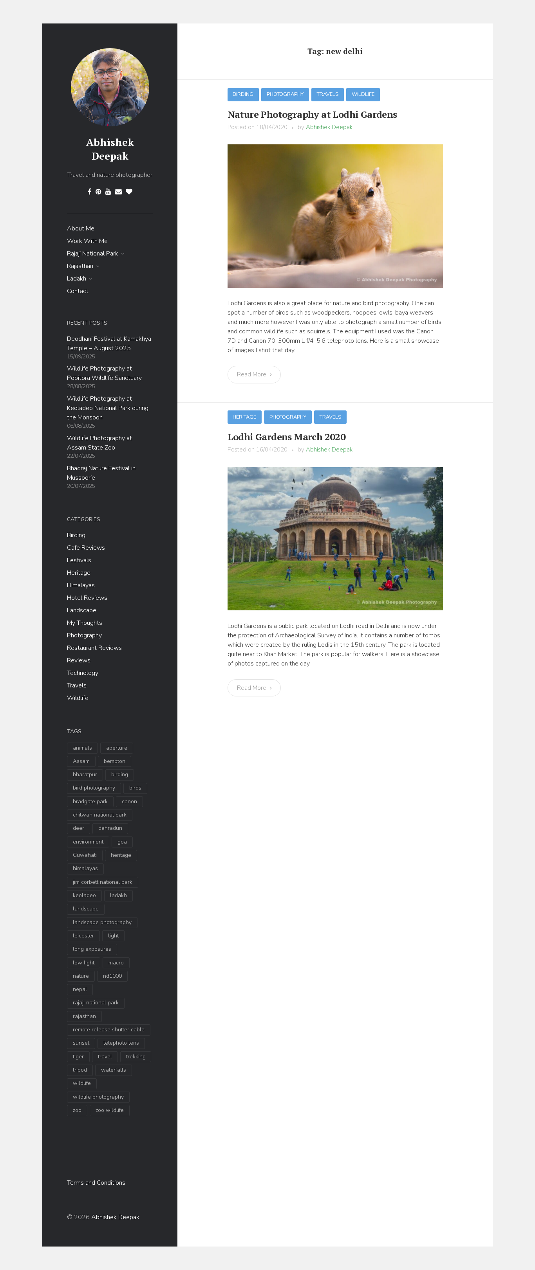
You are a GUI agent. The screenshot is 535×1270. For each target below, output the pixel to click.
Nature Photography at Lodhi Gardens (312, 114)
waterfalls (113, 1070)
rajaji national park (96, 1002)
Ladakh (76, 278)
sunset (81, 1043)
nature (81, 976)
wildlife (82, 1083)
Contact (78, 291)
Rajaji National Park (92, 253)
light (113, 935)
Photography (84, 635)
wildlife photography (98, 1097)
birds (135, 788)
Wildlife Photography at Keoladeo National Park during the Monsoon (107, 408)
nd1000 (112, 976)
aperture (116, 748)
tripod (80, 1070)
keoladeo (84, 895)
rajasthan (84, 1016)
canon (129, 801)
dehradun (110, 828)
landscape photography (102, 922)
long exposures (92, 949)
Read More (252, 374)
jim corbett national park (102, 882)
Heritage (78, 572)
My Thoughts (84, 623)
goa (122, 841)
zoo (77, 1110)
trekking (136, 1056)
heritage (121, 855)
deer (78, 828)
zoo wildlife (110, 1110)
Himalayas (81, 585)
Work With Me (87, 241)
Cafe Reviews (86, 547)
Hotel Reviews (87, 598)
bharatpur (85, 774)
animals (82, 748)
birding (119, 774)
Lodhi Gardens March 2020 (287, 436)
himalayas (85, 868)
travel (105, 1056)
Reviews (78, 660)
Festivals (79, 560)
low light (83, 962)
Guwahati (85, 855)
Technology (82, 673)
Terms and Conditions (96, 1182)
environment (88, 841)
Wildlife (78, 698)
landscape (86, 908)
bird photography (94, 788)
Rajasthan (80, 266)
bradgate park (90, 801)
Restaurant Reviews (94, 648)
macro (116, 962)
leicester (83, 935)
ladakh (118, 895)
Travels (77, 685)
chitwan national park (100, 814)
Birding (76, 535)
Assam (81, 761)
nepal (80, 989)
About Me (80, 228)
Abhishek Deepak (110, 149)
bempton (114, 761)
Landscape (81, 610)
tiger (78, 1056)
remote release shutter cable (109, 1029)
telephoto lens (121, 1043)
